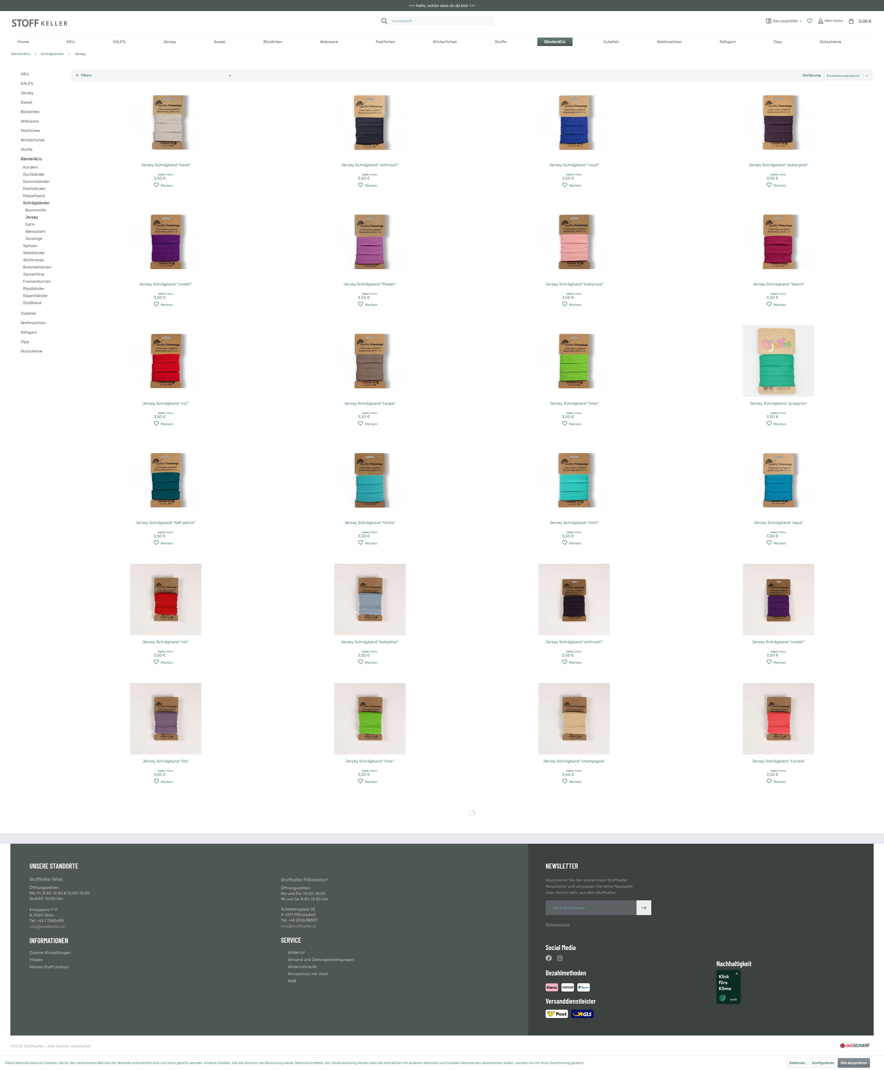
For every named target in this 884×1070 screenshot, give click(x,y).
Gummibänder (36, 181)
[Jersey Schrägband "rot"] (165, 361)
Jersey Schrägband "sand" (165, 165)
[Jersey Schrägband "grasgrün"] (778, 361)
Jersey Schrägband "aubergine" (778, 165)
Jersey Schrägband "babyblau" (370, 642)
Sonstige (33, 238)
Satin (30, 224)
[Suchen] (383, 21)
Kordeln (30, 167)
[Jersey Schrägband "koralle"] (778, 718)
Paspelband (34, 195)
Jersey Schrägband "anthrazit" (369, 165)
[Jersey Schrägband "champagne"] (574, 718)
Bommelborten (37, 267)
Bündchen (30, 111)
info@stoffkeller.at (47, 926)
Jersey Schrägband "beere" (778, 284)
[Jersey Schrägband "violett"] (165, 241)
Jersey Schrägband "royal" (574, 165)
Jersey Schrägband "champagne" (574, 761)
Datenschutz (557, 924)
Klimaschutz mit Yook (308, 973)
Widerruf (296, 952)
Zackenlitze (33, 274)
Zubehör (29, 313)
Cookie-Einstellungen (50, 952)
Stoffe (26, 149)
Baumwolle (35, 210)
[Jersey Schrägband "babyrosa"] (574, 241)
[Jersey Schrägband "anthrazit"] (370, 122)
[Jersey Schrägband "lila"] (165, 718)
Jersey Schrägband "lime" (574, 403)
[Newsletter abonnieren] (644, 907)
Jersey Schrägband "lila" (166, 761)
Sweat (26, 102)
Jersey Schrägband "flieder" (369, 284)
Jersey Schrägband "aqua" (778, 522)
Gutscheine (31, 351)
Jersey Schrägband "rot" (165, 403)
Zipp (25, 341)
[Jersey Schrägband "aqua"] (778, 480)
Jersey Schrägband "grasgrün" (778, 403)
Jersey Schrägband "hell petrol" (166, 522)
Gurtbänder (34, 174)
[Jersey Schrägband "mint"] (574, 480)
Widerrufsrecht (302, 966)
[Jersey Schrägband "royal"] (574, 122)
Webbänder (34, 252)
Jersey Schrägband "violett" (165, 284)
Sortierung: (812, 75)
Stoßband (32, 302)
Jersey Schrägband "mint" (574, 522)
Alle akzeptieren (853, 1063)
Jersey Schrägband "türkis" (369, 522)
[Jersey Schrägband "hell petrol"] (165, 480)
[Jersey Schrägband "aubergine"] (778, 122)
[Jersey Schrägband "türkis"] (370, 480)
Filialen (36, 959)
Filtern (86, 75)
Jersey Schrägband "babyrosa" (574, 284)
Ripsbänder (34, 288)
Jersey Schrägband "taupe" (369, 403)
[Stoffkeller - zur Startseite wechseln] (39, 23)
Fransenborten (37, 281)
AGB (292, 981)
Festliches (30, 130)
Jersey (27, 92)
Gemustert (35, 231)
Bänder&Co (31, 159)
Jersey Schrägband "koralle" (778, 761)
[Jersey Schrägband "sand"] (165, 122)
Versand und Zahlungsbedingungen (321, 959)
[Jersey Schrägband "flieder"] (370, 241)
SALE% (27, 83)
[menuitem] (513, 18)
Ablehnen (797, 1063)
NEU (25, 74)
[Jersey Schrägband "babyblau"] (370, 599)
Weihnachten (33, 322)
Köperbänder (35, 295)
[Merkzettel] (809, 21)
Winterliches (33, 140)
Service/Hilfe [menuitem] (785, 20)
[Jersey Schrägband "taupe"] (370, 361)
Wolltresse (33, 260)
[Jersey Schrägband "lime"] (574, 361)
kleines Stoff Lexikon (49, 967)
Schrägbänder (36, 203)
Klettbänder (34, 188)
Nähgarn (29, 332)
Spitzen (30, 245)
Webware (30, 121)
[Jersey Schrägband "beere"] (778, 241)
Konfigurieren (823, 1063)
